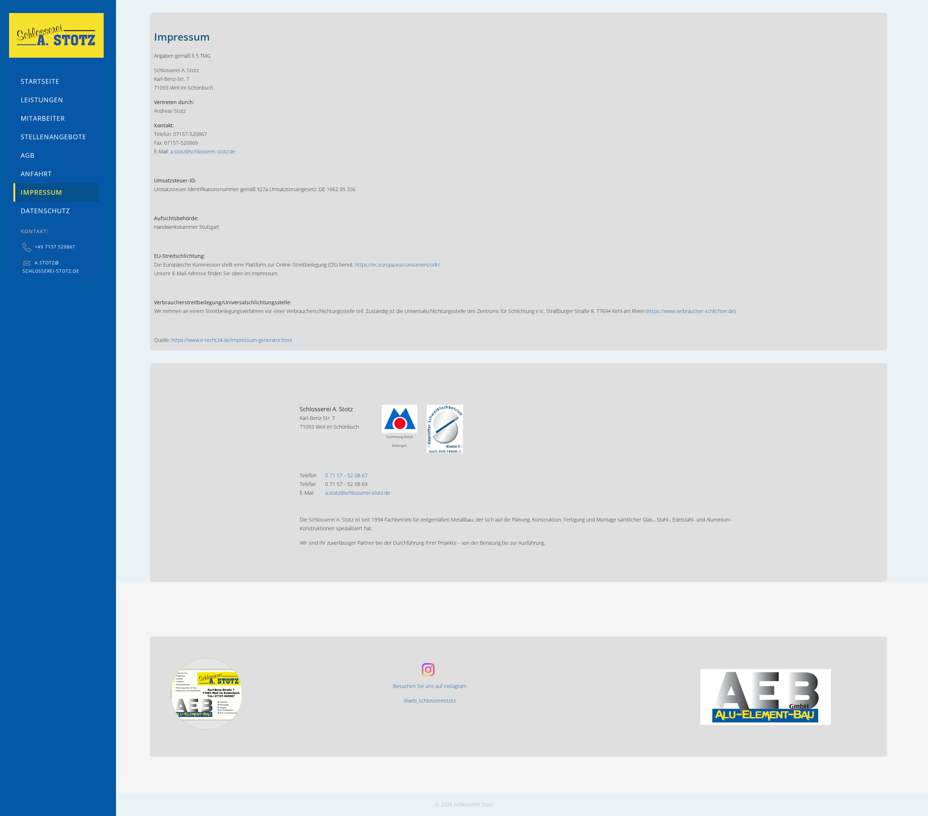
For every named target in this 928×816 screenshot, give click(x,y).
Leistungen (42, 99)
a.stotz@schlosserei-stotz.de (202, 151)
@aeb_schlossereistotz (430, 700)
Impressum (41, 192)
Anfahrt (36, 173)
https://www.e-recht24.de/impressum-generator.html (231, 340)
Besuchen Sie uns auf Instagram (429, 686)
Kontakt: (35, 231)
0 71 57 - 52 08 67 (346, 475)
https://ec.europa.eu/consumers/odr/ (397, 264)
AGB (28, 155)
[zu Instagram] (252, 694)
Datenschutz (45, 210)
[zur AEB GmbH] (784, 697)
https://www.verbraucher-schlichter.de (690, 311)
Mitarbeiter (43, 118)
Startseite (40, 81)
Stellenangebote (53, 136)
